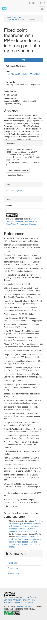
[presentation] (30, 121)
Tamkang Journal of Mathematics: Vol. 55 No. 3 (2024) (24, 544)
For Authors (13, 568)
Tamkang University (24, 606)
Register (32, 2)
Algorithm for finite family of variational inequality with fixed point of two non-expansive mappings (26, 525)
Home (8, 17)
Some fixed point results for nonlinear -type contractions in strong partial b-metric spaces (25, 539)
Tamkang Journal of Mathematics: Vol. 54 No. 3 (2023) (23, 530)
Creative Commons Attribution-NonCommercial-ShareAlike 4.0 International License (22, 221)
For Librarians (14, 573)
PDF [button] (23, 60)
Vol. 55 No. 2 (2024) (17, 19)
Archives (17, 17)
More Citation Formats (17, 170)
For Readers (13, 562)
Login (42, 2)
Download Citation (15, 175)
